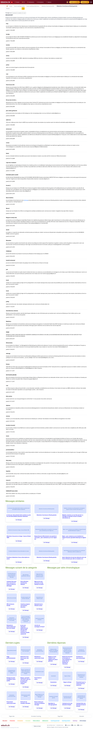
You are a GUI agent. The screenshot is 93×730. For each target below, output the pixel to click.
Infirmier (26, 200)
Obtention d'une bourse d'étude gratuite (46, 515)
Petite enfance (36, 720)
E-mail (24, 13)
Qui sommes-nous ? (51, 725)
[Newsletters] (67, 2)
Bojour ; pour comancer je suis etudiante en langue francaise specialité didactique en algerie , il (74, 537)
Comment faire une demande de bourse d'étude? (81, 705)
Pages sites (11, 716)
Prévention (12, 720)
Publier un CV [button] (84, 2)
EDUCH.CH (7, 2)
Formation (27, 720)
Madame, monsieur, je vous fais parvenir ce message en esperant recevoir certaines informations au (72, 516)
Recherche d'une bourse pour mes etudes (24, 658)
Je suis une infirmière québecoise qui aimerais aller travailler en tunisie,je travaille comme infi (24, 630)
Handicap (75, 720)
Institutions (31, 2)
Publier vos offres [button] (74, 2)
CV (24, 2)
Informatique (83, 720)
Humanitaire (53, 682)
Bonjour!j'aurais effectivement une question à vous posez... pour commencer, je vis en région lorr (45, 537)
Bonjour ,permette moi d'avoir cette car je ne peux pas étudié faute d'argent (25, 680)
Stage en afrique (67, 682)
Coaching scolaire (66, 720)
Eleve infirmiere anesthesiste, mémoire (24, 583)
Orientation (20, 720)
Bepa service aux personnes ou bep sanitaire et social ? (39, 583)
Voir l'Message (19, 519)
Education (5, 720)
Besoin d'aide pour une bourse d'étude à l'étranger (39, 703)
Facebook (14, 13)
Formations (41, 2)
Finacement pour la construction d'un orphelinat (81, 683)
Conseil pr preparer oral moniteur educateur (25, 605)
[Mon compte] (91, 2)
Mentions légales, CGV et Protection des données (57, 727)
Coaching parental (55, 720)
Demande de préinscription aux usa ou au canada (11, 627)
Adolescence (45, 720)
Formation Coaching (36, 716)
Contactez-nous (59, 725)
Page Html (60, 716)
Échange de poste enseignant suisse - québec (11, 679)
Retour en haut (37, 726)
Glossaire (81, 716)
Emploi (17, 2)
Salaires (49, 2)
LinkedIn (19, 13)
